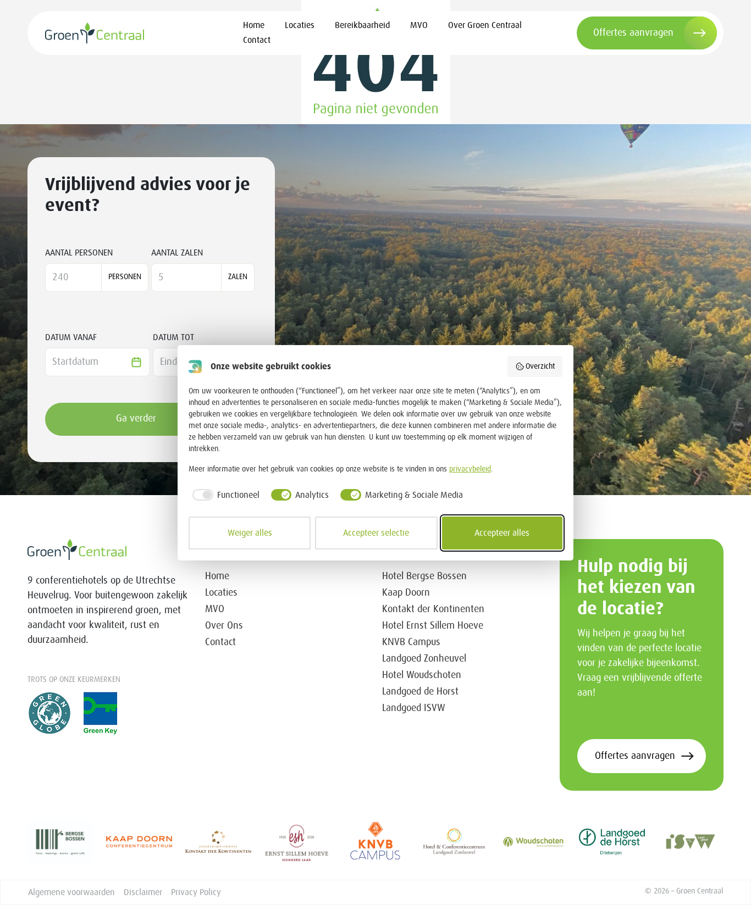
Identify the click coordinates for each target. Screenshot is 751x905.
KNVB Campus (411, 642)
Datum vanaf (71, 337)
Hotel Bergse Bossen (424, 576)
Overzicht (540, 366)
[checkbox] (224, 495)
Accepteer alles (501, 533)
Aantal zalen (177, 252)
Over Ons (224, 626)
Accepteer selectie (376, 533)
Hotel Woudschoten (421, 675)
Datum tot (173, 337)
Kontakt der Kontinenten (433, 609)
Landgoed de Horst (420, 692)
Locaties (299, 25)
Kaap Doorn (406, 593)
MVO (419, 25)
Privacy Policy (196, 892)
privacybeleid (470, 469)
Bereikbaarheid (362, 25)
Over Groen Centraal (485, 25)
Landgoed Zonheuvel (424, 659)
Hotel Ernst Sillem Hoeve (432, 626)
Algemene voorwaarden (71, 892)
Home (253, 25)
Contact (256, 40)
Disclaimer (143, 892)
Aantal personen (79, 252)
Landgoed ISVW (413, 708)
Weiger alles (250, 533)
